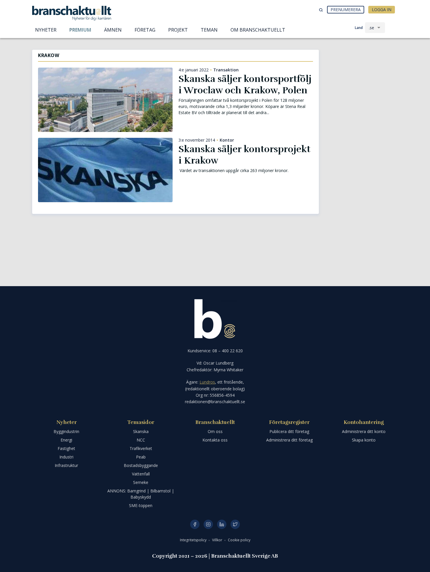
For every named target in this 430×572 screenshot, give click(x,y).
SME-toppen (140, 505)
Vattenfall (141, 474)
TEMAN (209, 30)
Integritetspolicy (193, 539)
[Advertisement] (361, 80)
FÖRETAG (145, 30)
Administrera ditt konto (364, 431)
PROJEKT (178, 30)
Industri (66, 457)
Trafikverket (141, 448)
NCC (141, 440)
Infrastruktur (66, 465)
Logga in (381, 9)
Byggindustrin (66, 431)
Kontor (227, 140)
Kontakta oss (215, 440)
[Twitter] (235, 524)
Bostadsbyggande (141, 465)
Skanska (141, 431)
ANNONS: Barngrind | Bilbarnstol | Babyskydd (140, 494)
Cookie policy (239, 539)
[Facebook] (194, 524)
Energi (66, 440)
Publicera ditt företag (289, 431)
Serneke (140, 482)
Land (359, 27)
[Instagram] (208, 524)
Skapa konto (364, 440)
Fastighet (66, 448)
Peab (141, 457)
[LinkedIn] (221, 524)
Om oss (215, 431)
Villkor (217, 539)
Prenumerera (346, 9)
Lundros (207, 382)
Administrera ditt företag (289, 440)
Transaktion (226, 70)
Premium (80, 30)
